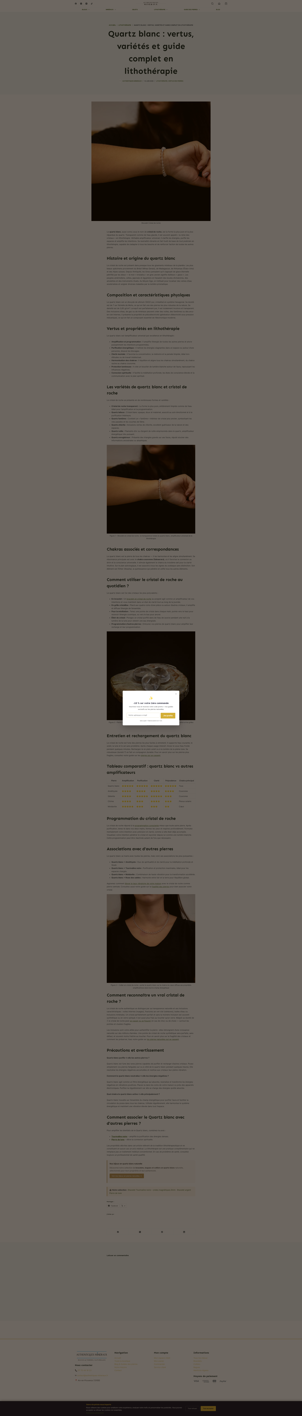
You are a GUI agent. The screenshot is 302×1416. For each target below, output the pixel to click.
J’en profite (168, 716)
